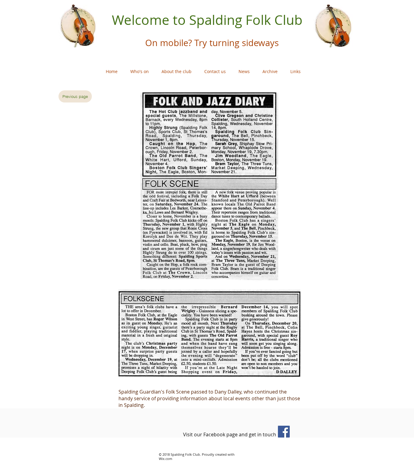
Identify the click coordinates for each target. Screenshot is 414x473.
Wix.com (165, 458)
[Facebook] (284, 432)
